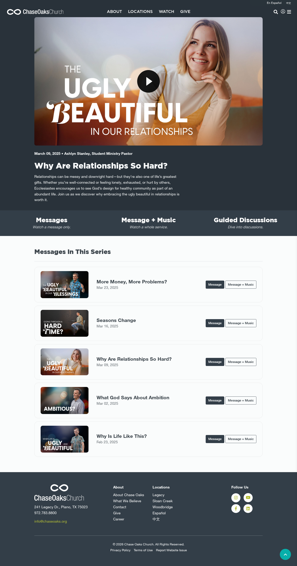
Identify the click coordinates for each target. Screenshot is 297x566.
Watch (166, 12)
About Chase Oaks (128, 495)
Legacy (158, 495)
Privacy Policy (120, 550)
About (114, 12)
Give (185, 12)
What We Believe (127, 501)
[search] (276, 12)
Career (118, 519)
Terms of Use (143, 550)
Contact (119, 507)
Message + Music (241, 284)
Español (159, 513)
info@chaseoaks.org (50, 521)
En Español (274, 3)
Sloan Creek (163, 501)
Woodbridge (163, 507)
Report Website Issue (171, 550)
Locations (140, 12)
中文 (156, 519)
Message (215, 284)
